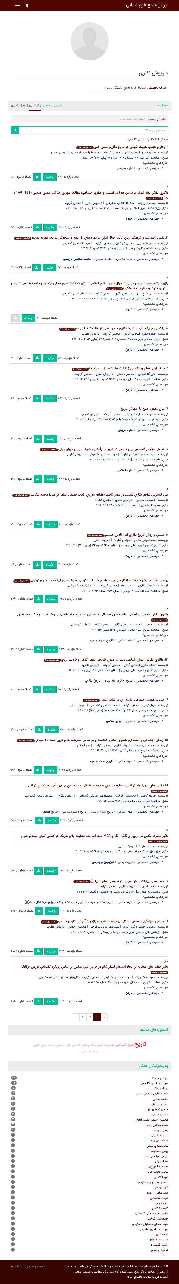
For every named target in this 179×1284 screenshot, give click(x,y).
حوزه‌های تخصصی (148, 168)
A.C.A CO (17, 1266)
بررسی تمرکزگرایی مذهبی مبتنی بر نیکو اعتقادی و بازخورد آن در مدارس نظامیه (103, 921)
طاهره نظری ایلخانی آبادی (140, 152)
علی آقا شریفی (147, 374)
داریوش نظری (58, 152)
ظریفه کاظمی (148, 795)
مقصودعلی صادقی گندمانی (95, 795)
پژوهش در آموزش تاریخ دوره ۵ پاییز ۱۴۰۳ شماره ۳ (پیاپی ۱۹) (122, 419)
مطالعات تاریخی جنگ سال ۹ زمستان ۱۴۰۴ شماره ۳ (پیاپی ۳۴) (122, 379)
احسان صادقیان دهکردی (153, 1182)
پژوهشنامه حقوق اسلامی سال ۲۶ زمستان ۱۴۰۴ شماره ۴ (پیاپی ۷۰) (120, 208)
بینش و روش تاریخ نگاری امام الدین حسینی (126, 534)
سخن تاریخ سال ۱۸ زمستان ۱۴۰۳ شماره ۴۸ (134, 505)
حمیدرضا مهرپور (146, 500)
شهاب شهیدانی (80, 624)
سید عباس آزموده (145, 624)
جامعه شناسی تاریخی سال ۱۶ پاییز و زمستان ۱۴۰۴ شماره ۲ (125, 248)
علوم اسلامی (125, 640)
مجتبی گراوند (111, 152)
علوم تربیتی (63, 1044)
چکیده (50, 177)
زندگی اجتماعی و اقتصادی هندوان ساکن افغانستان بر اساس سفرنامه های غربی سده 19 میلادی (91, 740)
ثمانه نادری (161, 1234)
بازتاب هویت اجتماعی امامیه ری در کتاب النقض (124, 699)
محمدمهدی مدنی (145, 540)
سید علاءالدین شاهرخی (85, 152)
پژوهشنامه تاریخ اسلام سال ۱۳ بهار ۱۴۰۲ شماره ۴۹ (130, 750)
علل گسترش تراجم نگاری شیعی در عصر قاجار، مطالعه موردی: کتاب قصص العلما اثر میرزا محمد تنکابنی (91, 494)
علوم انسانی (78, 1044)
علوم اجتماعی (124, 259)
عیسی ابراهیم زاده (157, 1156)
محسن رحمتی (125, 374)
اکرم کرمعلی (161, 1187)
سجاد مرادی (148, 454)
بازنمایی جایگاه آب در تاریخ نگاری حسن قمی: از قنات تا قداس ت (112, 328)
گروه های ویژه (113, 680)
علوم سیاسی (95, 1044)
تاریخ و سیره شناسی (74, 811)
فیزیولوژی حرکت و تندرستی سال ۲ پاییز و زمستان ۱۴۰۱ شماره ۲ (122, 851)
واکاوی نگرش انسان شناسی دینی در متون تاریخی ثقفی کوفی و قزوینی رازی (104, 659)
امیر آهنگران (83, 745)
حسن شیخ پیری (146, 243)
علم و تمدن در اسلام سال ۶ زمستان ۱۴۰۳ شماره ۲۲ (129, 459)
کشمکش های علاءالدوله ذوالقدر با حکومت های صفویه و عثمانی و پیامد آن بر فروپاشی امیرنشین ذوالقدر (98, 787)
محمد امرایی (148, 886)
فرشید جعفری (159, 1250)
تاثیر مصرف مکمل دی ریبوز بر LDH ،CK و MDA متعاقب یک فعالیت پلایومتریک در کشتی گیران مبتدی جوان (94, 838)
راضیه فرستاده (159, 1244)
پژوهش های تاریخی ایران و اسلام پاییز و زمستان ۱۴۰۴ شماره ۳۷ (121, 298)
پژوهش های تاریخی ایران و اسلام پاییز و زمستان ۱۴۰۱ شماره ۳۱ (121, 932)
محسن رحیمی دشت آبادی (139, 926)
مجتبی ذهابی (159, 1114)
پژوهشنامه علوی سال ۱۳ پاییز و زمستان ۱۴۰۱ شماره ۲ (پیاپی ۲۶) (121, 891)
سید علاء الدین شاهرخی (104, 926)
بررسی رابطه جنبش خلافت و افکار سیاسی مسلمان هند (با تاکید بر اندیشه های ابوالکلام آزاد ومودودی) (91, 580)
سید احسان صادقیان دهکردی (150, 1224)
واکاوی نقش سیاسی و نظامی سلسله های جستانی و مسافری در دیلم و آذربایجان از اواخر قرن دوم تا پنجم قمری (92, 616)
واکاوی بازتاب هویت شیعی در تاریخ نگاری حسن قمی (121, 147)
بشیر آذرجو (127, 585)
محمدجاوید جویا (145, 745)
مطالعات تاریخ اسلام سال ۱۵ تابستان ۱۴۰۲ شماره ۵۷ (129, 629)
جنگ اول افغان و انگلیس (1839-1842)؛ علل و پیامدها (119, 368)
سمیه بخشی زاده (145, 977)
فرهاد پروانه (161, 1088)
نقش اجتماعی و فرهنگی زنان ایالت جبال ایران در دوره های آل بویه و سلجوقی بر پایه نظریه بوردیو (90, 237)
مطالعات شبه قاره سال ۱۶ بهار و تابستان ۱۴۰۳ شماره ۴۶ (127, 590)
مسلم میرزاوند (147, 202)
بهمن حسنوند (147, 846)
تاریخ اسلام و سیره (102, 811)
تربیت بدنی (125, 862)
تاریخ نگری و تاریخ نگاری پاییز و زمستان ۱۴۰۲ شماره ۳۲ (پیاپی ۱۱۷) (119, 670)
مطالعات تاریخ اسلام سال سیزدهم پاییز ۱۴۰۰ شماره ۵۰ (128, 982)
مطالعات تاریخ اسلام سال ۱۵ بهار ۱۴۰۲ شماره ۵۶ (131, 801)
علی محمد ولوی (47, 977)
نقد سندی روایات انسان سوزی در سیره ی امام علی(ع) (119, 881)
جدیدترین (35, 105)
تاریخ (129, 680)
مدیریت (109, 1044)
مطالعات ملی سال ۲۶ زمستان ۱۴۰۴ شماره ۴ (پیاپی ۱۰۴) (127, 157)
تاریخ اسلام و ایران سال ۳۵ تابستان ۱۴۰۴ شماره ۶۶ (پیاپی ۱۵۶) (122, 338)
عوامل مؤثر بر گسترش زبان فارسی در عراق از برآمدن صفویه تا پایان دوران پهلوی (103, 449)
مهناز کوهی (149, 705)
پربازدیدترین (18, 105)
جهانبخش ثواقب (125, 795)
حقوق (36, 1044)
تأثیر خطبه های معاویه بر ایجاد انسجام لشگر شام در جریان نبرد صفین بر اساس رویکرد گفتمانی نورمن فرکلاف (94, 969)
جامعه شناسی (103, 259)
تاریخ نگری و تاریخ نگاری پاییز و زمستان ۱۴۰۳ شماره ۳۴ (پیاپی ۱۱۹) (119, 545)
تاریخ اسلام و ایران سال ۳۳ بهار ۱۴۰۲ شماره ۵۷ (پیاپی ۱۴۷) (124, 710)
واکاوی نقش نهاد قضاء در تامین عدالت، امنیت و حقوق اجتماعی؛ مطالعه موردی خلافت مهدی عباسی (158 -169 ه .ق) (91, 195)
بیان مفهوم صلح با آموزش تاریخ (143, 408)
